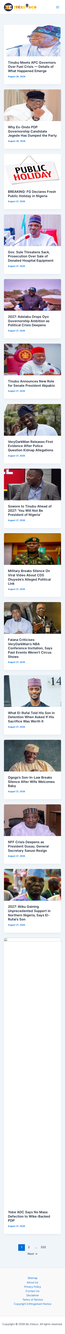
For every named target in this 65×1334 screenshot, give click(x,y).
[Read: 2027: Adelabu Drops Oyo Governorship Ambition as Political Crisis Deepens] (32, 294)
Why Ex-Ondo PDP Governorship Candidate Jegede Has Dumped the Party (32, 131)
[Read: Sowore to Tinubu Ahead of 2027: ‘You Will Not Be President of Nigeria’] (32, 484)
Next (33, 1253)
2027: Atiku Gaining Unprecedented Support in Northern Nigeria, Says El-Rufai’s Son (29, 913)
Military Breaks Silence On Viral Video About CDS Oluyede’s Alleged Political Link (29, 577)
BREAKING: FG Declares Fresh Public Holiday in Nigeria (32, 194)
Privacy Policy (32, 1286)
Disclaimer (32, 1295)
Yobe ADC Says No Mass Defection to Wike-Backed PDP (29, 1216)
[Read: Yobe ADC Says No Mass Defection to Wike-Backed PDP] (32, 1071)
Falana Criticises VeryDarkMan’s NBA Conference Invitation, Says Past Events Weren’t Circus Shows (30, 648)
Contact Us (32, 1291)
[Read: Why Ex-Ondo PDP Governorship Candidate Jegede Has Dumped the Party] (32, 105)
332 (43, 1247)
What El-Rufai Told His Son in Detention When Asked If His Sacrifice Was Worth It (31, 717)
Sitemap (33, 1278)
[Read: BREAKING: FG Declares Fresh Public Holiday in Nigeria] (32, 169)
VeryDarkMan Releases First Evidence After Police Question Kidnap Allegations (30, 446)
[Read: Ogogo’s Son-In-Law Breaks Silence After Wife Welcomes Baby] (32, 755)
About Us (32, 1282)
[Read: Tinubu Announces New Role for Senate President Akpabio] (32, 359)
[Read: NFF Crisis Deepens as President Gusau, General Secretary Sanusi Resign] (32, 820)
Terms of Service (32, 1299)
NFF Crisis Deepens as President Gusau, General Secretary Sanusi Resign (28, 846)
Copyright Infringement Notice (32, 1304)
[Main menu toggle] (57, 7)
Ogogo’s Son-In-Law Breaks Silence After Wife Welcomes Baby (31, 781)
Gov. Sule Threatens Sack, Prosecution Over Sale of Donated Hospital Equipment (30, 256)
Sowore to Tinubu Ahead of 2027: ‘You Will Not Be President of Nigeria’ (30, 510)
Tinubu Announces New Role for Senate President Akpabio (31, 383)
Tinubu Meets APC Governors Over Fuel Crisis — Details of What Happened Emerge (32, 66)
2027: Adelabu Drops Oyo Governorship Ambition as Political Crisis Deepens (28, 321)
